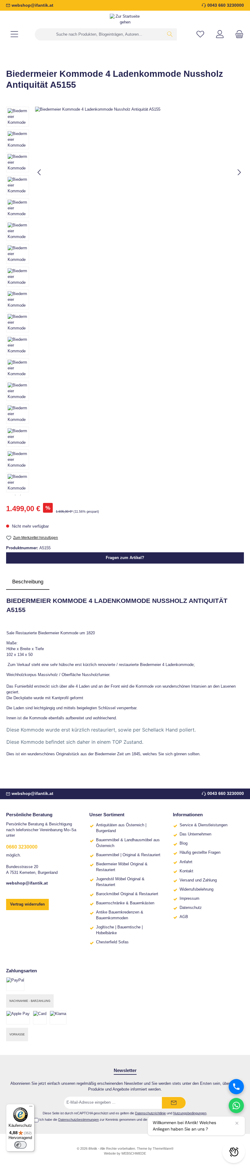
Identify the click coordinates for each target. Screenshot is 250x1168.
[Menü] (14, 34)
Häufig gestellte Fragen (200, 852)
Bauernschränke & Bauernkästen (125, 903)
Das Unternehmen (195, 834)
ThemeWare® (163, 1148)
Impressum (189, 898)
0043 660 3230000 (225, 5)
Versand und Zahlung (198, 880)
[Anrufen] (236, 1086)
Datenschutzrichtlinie (150, 1113)
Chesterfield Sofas (112, 942)
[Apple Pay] (18, 1017)
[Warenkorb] (237, 34)
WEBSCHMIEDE (133, 1153)
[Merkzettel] (200, 34)
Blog (184, 843)
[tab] (27, 582)
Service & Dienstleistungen (203, 825)
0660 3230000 (22, 846)
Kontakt (186, 871)
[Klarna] (58, 1017)
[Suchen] (170, 34)
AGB (184, 917)
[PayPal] (15, 984)
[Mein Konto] (220, 34)
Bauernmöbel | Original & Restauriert (128, 855)
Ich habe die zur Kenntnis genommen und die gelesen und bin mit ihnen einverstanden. (127, 1119)
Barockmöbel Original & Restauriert (127, 894)
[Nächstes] (239, 172)
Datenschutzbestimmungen (78, 1119)
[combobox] (99, 34)
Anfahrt (186, 862)
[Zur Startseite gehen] (125, 19)
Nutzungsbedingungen (189, 1113)
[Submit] (174, 1103)
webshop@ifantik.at (32, 5)
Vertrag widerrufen (27, 904)
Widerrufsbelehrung (196, 889)
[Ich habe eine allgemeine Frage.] (236, 1105)
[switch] (20, 1144)
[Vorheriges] (39, 172)
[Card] (40, 1017)
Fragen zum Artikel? (125, 558)
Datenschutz (191, 908)
